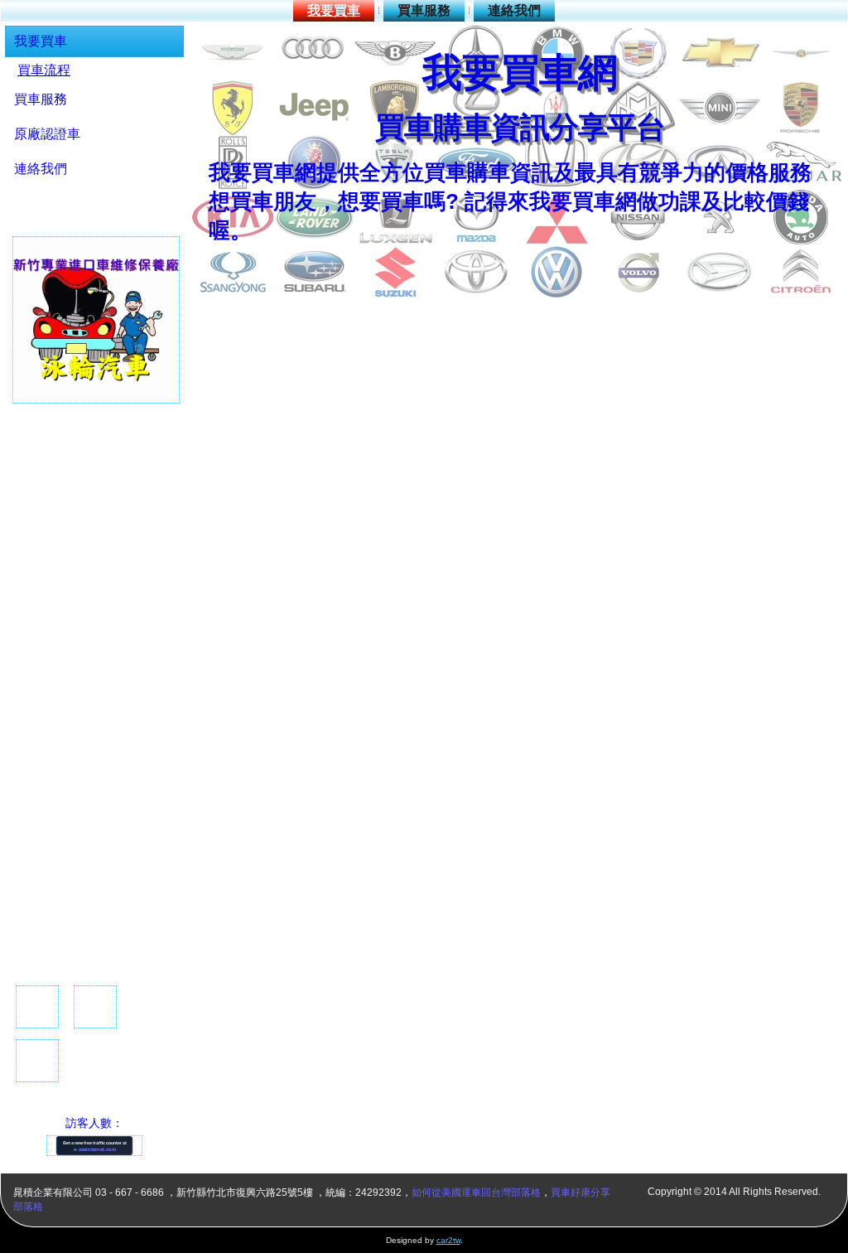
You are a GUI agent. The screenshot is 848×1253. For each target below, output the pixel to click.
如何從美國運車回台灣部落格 (476, 1192)
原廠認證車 (47, 134)
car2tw (448, 1240)
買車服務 (424, 10)
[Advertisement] (78, 692)
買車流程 (43, 70)
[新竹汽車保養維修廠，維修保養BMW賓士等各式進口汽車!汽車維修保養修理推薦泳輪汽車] (96, 400)
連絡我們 (514, 10)
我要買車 (333, 10)
